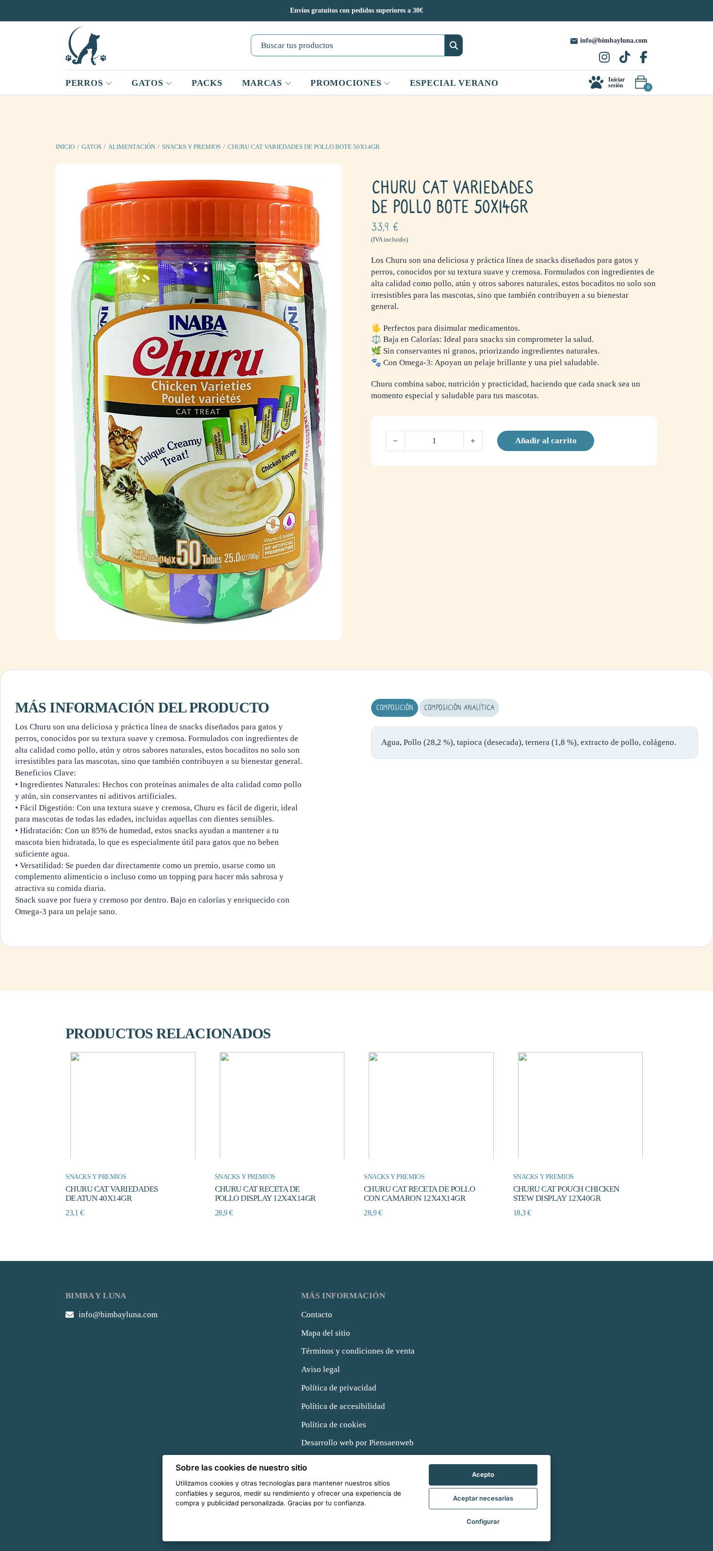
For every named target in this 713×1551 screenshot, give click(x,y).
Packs (207, 83)
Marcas (262, 83)
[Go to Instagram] (604, 58)
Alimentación (131, 146)
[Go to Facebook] (644, 58)
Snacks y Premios (191, 146)
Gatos (91, 146)
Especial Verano (454, 83)
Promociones (345, 83)
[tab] (394, 708)
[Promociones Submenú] (387, 83)
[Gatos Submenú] (169, 83)
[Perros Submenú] (109, 83)
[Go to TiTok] (624, 58)
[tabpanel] (534, 742)
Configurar (483, 1521)
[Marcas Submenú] (288, 83)
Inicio (65, 146)
